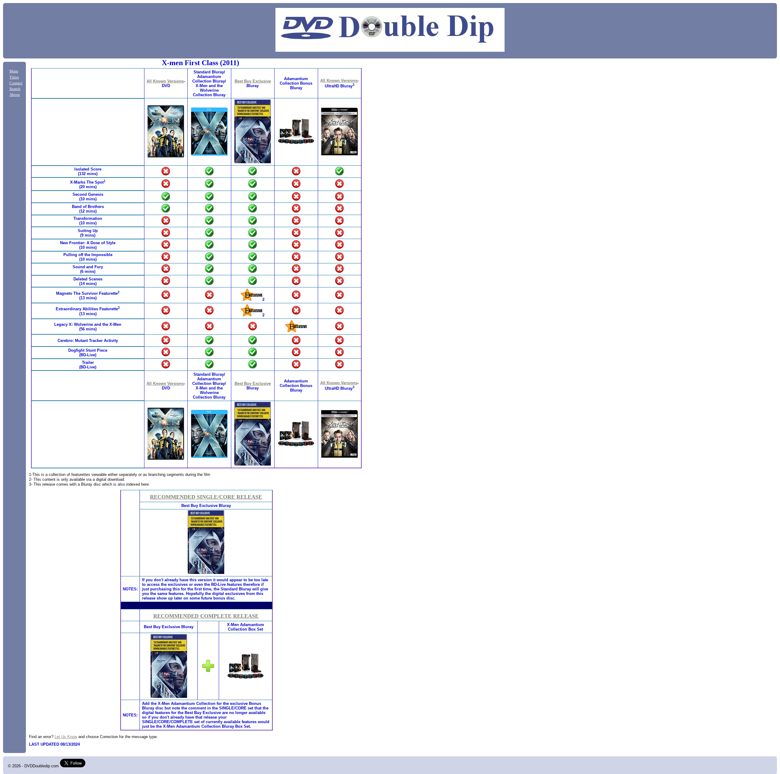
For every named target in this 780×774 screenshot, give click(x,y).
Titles (14, 77)
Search (14, 89)
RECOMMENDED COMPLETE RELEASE (206, 616)
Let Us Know (66, 736)
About (14, 95)
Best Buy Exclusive (253, 81)
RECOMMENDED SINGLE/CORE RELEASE (206, 497)
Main (13, 71)
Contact (16, 83)
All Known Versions (165, 81)
